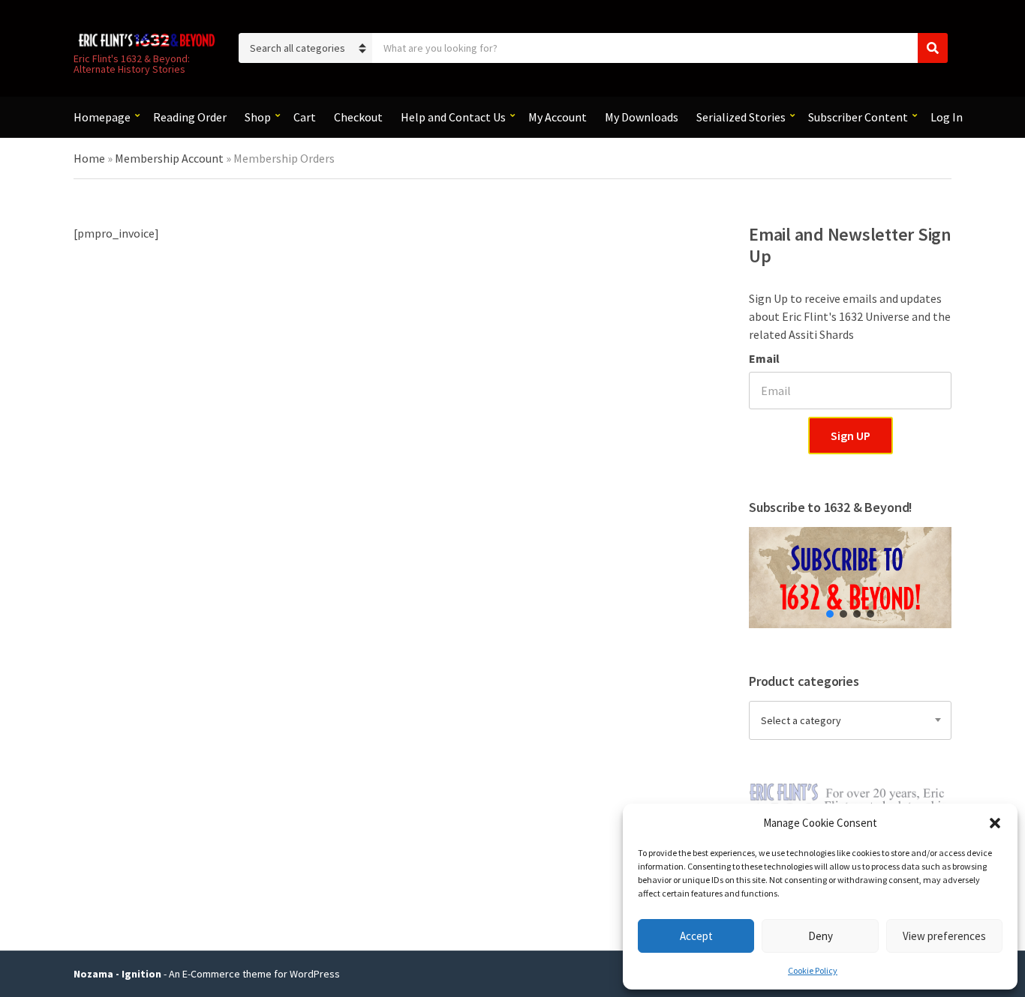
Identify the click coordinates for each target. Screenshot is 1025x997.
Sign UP (850, 435)
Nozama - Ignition (117, 974)
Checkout (358, 116)
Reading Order (190, 116)
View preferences (944, 936)
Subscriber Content (858, 116)
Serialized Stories (741, 116)
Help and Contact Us (453, 116)
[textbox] (850, 720)
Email (764, 358)
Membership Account (169, 158)
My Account (557, 116)
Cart (304, 116)
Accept (696, 936)
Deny (820, 936)
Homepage (102, 116)
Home (89, 158)
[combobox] (850, 720)
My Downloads (641, 116)
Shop (258, 116)
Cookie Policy (812, 970)
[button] (994, 823)
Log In (946, 116)
